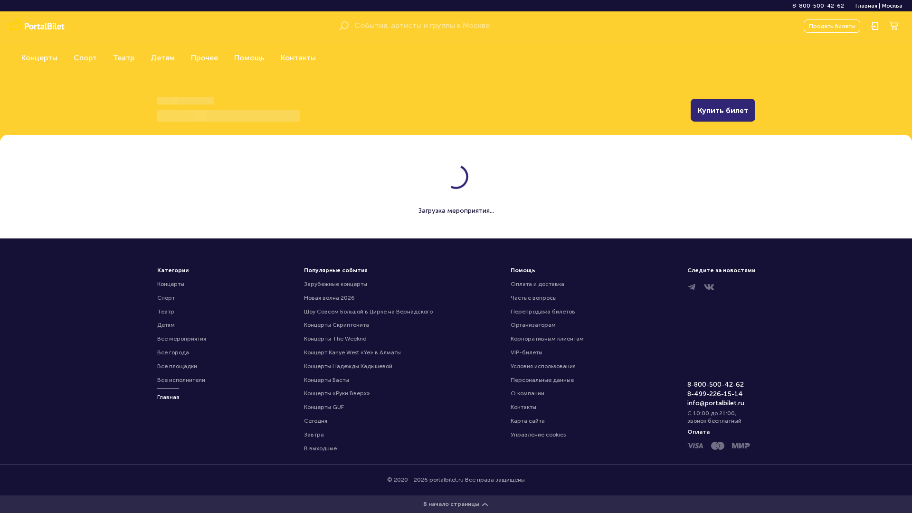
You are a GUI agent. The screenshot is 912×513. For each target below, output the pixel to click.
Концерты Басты (326, 380)
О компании (527, 393)
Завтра (314, 434)
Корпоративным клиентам (547, 338)
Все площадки (177, 366)
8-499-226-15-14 (715, 394)
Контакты (298, 57)
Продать (832, 26)
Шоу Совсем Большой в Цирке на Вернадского (368, 311)
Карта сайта (528, 421)
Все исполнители (181, 380)
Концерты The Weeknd (335, 338)
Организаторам (533, 325)
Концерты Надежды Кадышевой (348, 366)
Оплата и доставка (537, 284)
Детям (163, 57)
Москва (892, 5)
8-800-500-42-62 (818, 5)
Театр (123, 57)
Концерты (39, 57)
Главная (866, 5)
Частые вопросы (534, 297)
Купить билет (723, 110)
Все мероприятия (181, 338)
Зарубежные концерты (335, 284)
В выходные (320, 448)
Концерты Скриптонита (336, 325)
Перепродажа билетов (543, 311)
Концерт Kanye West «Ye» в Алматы (352, 352)
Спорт (85, 57)
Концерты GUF (324, 407)
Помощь (249, 57)
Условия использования (543, 366)
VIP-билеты (526, 352)
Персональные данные (542, 380)
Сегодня (315, 421)
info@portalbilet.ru (715, 403)
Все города (173, 352)
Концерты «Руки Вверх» (337, 393)
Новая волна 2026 (329, 297)
